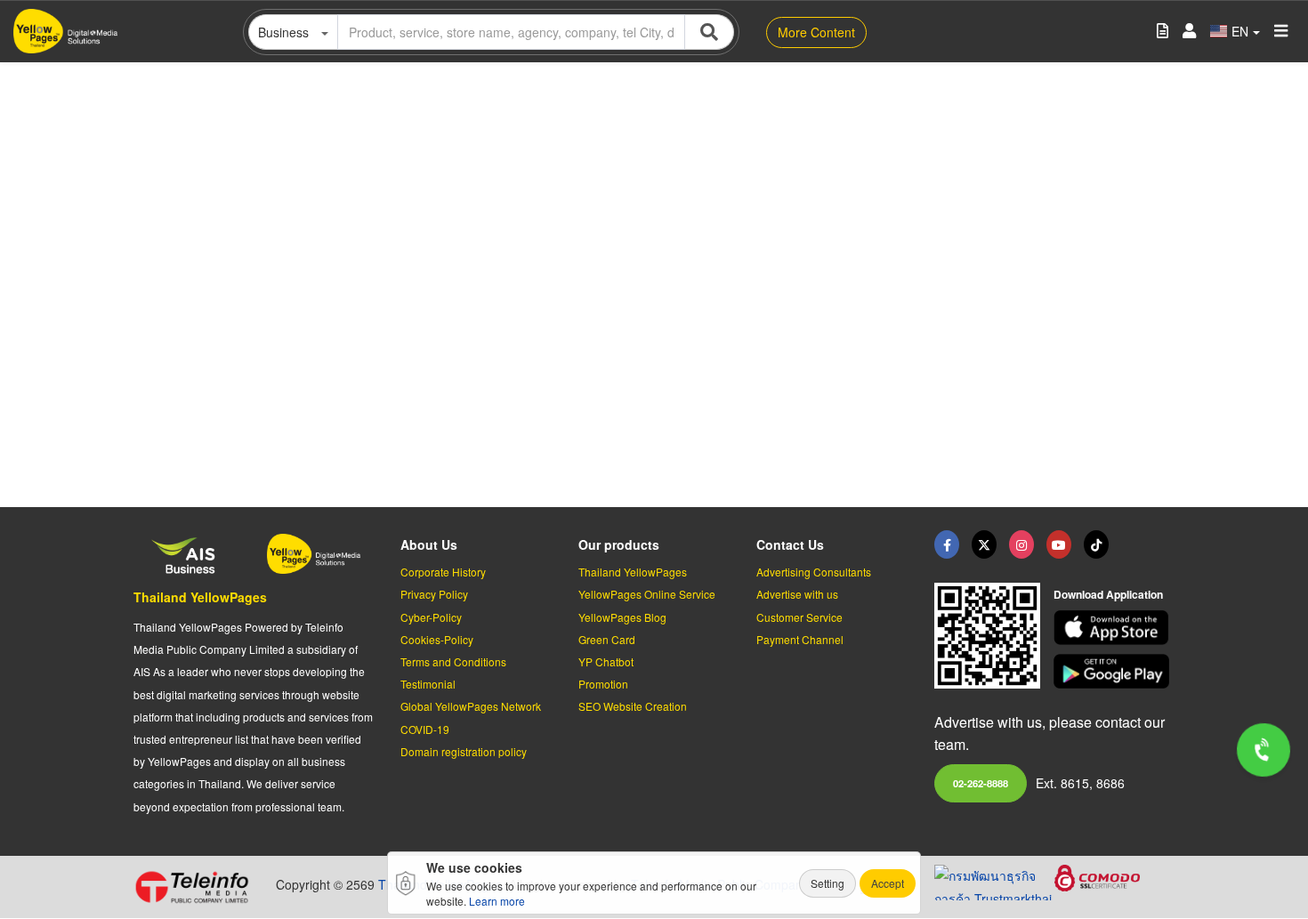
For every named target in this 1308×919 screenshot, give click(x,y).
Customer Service (799, 617)
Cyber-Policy (431, 617)
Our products (618, 544)
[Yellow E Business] (946, 544)
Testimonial (428, 683)
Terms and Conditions (453, 661)
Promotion (603, 683)
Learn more (497, 900)
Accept (887, 883)
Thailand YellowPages (200, 597)
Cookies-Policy (436, 639)
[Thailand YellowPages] (984, 544)
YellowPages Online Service (646, 593)
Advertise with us (797, 593)
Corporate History (443, 571)
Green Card (606, 639)
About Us (428, 544)
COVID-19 (424, 729)
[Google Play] (1114, 671)
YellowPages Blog (622, 617)
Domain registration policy (463, 751)
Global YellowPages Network (470, 705)
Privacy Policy (434, 593)
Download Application (1108, 594)
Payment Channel (800, 639)
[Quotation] (1162, 31)
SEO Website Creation (632, 705)
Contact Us (790, 544)
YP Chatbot (606, 661)
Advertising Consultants (813, 571)
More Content (816, 32)
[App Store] (1114, 627)
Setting (827, 883)
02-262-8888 (980, 783)
